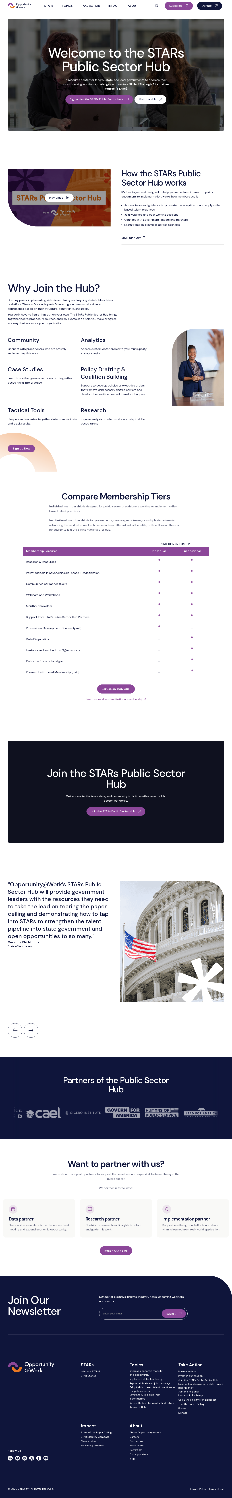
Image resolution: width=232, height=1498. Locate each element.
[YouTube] (45, 1458)
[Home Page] (19, 6)
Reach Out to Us (116, 1251)
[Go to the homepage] (31, 1383)
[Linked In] (10, 1458)
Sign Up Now (21, 448)
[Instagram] (17, 1458)
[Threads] (24, 1458)
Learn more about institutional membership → (116, 699)
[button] (48, 6)
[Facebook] (38, 1458)
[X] (31, 1458)
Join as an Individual (116, 689)
